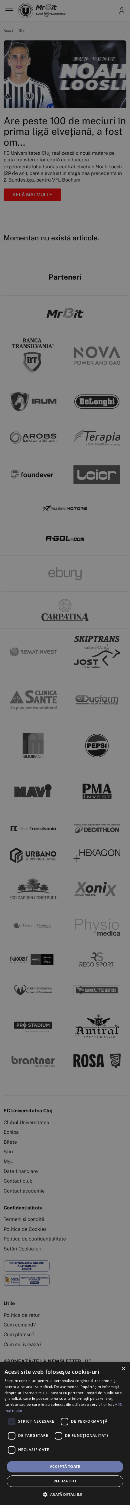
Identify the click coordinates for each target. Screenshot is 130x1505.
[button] (64, 1494)
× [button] (123, 1369)
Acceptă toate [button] (65, 1466)
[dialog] (65, 1433)
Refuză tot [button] (65, 1481)
